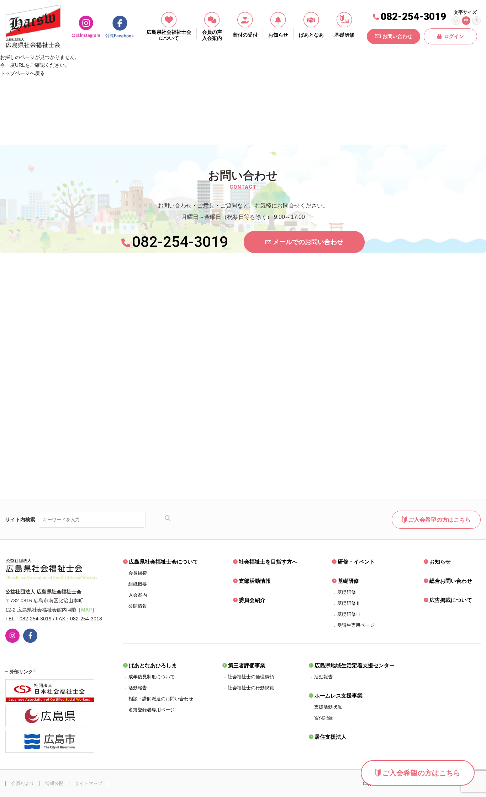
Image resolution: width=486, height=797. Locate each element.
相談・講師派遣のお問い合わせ (160, 698)
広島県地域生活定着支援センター (355, 665)
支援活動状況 (328, 707)
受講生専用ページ (355, 625)
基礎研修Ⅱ (348, 603)
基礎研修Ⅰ (348, 592)
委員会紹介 (252, 600)
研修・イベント (356, 562)
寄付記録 (323, 718)
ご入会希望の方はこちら (421, 773)
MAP (86, 610)
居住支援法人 (331, 737)
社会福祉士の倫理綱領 (251, 676)
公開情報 (137, 606)
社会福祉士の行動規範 (251, 687)
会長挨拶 (137, 573)
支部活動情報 (255, 581)
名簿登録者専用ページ (151, 709)
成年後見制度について (151, 676)
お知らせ (440, 562)
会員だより (22, 783)
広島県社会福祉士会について (163, 562)
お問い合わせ (397, 36)
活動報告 (137, 687)
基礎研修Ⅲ (348, 614)
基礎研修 (348, 581)
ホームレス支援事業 (339, 696)
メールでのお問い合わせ (308, 242)
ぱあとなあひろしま (153, 665)
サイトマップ (88, 783)
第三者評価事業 (246, 665)
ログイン (454, 36)
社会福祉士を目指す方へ (268, 562)
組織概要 (137, 584)
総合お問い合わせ (450, 581)
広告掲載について (450, 600)
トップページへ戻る (22, 73)
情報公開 (54, 783)
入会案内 (137, 595)
